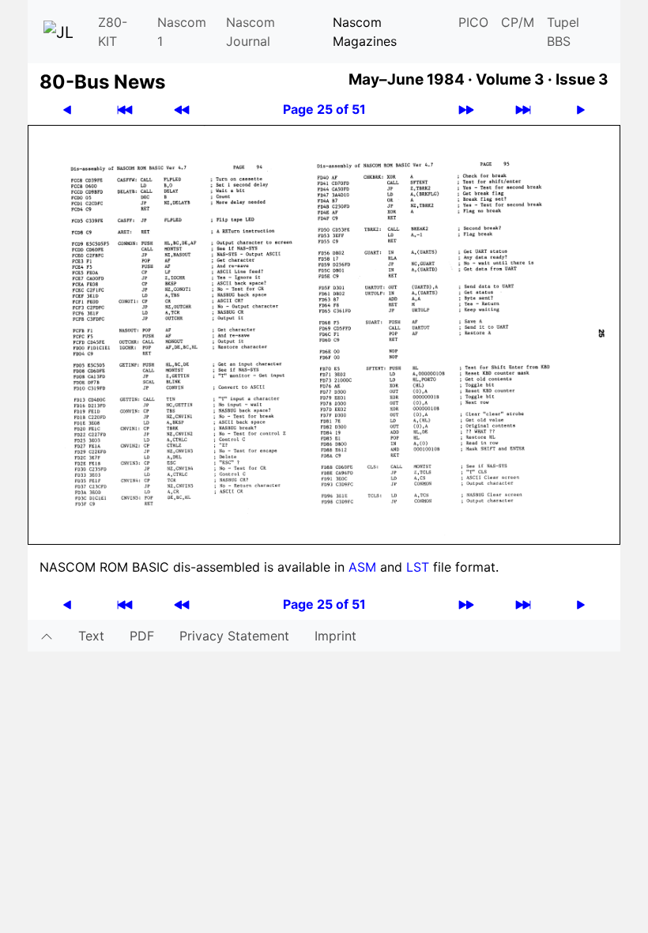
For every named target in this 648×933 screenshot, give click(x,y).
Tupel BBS (563, 31)
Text (91, 636)
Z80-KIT (112, 31)
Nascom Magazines (365, 31)
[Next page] (580, 109)
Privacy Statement (234, 636)
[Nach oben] (47, 636)
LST (417, 567)
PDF (142, 636)
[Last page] (523, 109)
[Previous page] (67, 109)
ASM (362, 567)
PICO (473, 22)
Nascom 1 (181, 31)
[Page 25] (324, 334)
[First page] (125, 109)
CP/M (517, 22)
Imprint (335, 636)
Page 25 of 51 (324, 109)
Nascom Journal (250, 31)
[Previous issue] (182, 109)
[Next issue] (466, 109)
